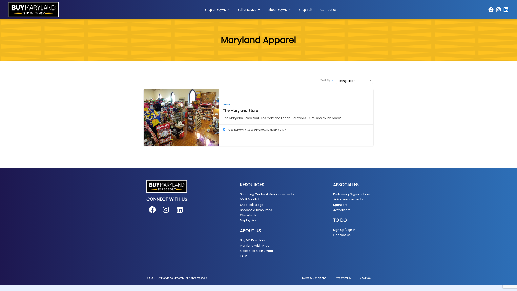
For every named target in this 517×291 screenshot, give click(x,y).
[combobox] (354, 80)
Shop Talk (305, 10)
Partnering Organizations (352, 194)
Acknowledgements (348, 199)
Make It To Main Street (256, 251)
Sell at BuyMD (247, 10)
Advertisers (341, 210)
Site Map (365, 278)
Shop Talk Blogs (251, 204)
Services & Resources (256, 210)
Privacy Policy (343, 278)
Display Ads (248, 220)
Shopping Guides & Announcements (267, 194)
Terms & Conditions (314, 278)
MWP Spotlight (251, 199)
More (226, 104)
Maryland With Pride (254, 245)
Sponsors (340, 204)
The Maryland (240, 110)
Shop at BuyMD (215, 10)
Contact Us (328, 10)
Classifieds (248, 215)
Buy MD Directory (252, 240)
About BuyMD (277, 10)
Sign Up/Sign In (344, 230)
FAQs (243, 256)
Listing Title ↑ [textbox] (347, 81)
